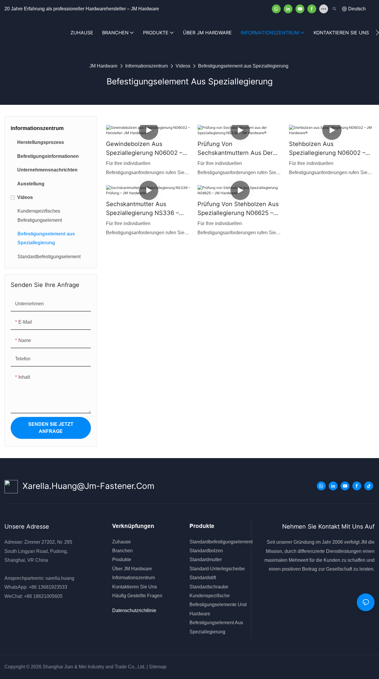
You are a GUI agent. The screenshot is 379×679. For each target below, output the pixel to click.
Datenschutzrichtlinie (134, 610)
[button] (377, 32)
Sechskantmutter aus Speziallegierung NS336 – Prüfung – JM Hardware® (142, 208)
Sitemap (157, 666)
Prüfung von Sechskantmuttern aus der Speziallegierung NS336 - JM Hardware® (238, 148)
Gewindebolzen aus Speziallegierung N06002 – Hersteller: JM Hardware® (144, 148)
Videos (183, 65)
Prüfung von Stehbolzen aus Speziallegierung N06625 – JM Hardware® (238, 208)
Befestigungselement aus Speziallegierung (243, 65)
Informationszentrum (146, 65)
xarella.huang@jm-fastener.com (86, 486)
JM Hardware (103, 65)
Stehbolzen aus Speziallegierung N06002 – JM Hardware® (327, 148)
